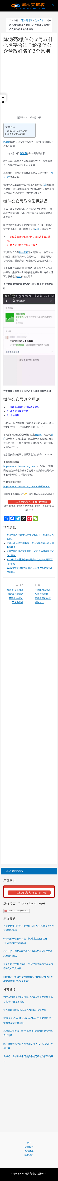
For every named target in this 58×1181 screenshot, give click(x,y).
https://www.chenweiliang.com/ (19, 466)
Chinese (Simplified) (16, 910)
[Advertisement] (29, 85)
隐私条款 (29, 1155)
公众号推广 (40, 20)
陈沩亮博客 (26, 20)
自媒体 (38, 434)
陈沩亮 (6, 141)
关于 (29, 1143)
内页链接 (29, 1151)
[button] (3, 98)
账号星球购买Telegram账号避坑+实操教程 (24, 1010)
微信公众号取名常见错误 (17, 130)
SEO (19, 276)
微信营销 (23, 252)
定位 (37, 229)
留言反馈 (29, 1147)
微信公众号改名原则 (16, 134)
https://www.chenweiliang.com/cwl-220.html (26, 486)
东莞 (45, 184)
